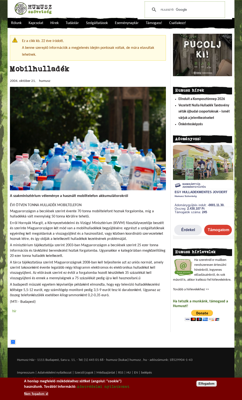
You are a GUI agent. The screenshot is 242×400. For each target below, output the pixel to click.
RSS (120, 373)
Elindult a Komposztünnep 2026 (201, 99)
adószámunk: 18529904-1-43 (171, 360)
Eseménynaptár (127, 23)
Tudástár (72, 23)
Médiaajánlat (106, 373)
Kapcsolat (36, 23)
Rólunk (16, 23)
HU (128, 373)
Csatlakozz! (177, 23)
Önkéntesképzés (190, 124)
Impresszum (26, 373)
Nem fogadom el (36, 394)
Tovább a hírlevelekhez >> (191, 289)
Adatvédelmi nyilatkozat (55, 373)
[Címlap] (33, 8)
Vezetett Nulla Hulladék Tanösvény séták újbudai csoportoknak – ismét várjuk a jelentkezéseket (204, 112)
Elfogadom (207, 383)
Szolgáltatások (97, 23)
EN (136, 373)
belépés (146, 373)
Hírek (54, 23)
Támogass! (154, 23)
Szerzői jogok (84, 373)
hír (14, 311)
